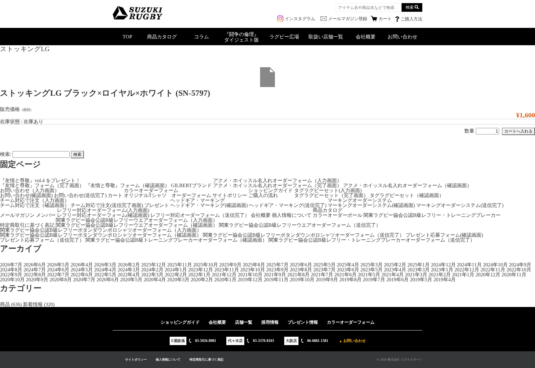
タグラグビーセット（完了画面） (331, 195)
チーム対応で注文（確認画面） (34, 205)
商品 (5, 304)
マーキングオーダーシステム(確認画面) (371, 205)
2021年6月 (345, 274)
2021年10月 (250, 274)
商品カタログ (162, 36)
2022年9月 (11, 274)
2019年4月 (444, 279)
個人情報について (291, 215)
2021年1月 (463, 274)
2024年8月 (11, 269)
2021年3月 (416, 274)
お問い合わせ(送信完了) (80, 195)
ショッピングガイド (270, 190)
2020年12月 (488, 274)
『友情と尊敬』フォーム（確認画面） (127, 185)
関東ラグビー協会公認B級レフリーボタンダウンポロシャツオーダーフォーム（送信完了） (303, 235)
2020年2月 (202, 279)
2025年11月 (179, 264)
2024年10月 (495, 264)
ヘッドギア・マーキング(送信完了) (287, 205)
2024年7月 (35, 269)
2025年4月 (348, 264)
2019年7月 (374, 279)
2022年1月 (199, 274)
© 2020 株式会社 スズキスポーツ (399, 359)
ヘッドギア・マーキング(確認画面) (209, 205)
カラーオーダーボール (337, 215)
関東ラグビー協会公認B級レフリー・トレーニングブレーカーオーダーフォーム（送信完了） (371, 240)
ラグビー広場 (284, 36)
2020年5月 (131, 279)
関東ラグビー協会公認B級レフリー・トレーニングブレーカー (432, 215)
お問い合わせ (402, 36)
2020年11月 (514, 274)
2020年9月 (37, 279)
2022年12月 (467, 269)
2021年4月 (392, 274)
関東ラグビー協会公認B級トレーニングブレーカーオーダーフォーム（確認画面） (176, 240)
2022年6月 (82, 274)
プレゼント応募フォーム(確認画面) (444, 235)
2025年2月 (395, 264)
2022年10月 (519, 269)
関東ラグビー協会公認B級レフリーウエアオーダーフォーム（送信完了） (300, 225)
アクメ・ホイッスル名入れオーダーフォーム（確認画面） (407, 185)
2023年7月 (324, 269)
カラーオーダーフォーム (151, 190)
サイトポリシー (229, 195)
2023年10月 (252, 269)
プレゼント (156, 205)
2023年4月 (395, 269)
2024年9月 (520, 264)
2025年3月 (371, 264)
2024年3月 (129, 269)
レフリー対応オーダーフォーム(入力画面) (103, 210)
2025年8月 (254, 264)
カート (115, 195)
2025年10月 (205, 264)
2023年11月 (226, 269)
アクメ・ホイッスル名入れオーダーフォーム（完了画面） (277, 185)
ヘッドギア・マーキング (197, 200)
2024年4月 (105, 269)
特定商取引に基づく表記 (27, 225)
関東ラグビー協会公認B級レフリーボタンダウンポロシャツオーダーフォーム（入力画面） (101, 230)
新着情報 (33, 304)
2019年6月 (397, 279)
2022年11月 (493, 269)
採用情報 (270, 322)
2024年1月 (176, 269)
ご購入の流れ (263, 195)
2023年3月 (418, 269)
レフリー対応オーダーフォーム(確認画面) (103, 215)
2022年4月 (129, 274)
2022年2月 (176, 274)
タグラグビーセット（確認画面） (407, 195)
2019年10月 (302, 279)
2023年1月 (442, 269)
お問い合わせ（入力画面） (29, 190)
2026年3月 (105, 264)
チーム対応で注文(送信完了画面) (107, 205)
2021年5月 (369, 274)
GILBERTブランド (191, 185)
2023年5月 (371, 269)
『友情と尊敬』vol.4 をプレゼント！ (40, 180)
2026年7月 (11, 264)
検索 (410, 7)
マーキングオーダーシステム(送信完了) (459, 205)
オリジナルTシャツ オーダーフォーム (167, 195)
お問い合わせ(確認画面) (26, 195)
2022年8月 (35, 274)
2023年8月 (301, 269)
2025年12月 (153, 264)
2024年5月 (82, 269)
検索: (5, 154)
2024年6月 (58, 269)
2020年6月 (108, 279)
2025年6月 (301, 264)
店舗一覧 (243, 322)
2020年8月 (61, 279)
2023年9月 (277, 269)
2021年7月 (322, 274)
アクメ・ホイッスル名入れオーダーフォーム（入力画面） (277, 180)
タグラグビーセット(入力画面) (328, 190)
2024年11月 (469, 264)
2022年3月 (152, 274)
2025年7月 (277, 264)
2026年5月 (58, 264)
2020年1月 (225, 279)
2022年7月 (58, 274)
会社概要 (366, 36)
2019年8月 (350, 279)
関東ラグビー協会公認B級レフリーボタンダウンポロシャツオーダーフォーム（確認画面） (101, 235)
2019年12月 (250, 279)
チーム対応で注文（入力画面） (34, 200)
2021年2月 (439, 274)
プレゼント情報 (303, 322)
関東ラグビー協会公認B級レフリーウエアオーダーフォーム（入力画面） (137, 220)
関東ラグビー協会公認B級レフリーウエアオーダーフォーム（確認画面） (137, 225)
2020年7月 (84, 279)
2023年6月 (348, 269)
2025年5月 (324, 264)
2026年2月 (129, 264)
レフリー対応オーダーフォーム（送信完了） (200, 215)
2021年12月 (224, 274)
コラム (201, 36)
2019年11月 (276, 279)
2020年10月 (12, 279)
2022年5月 (105, 274)
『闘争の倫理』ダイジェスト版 (241, 37)
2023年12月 (200, 269)
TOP (127, 36)
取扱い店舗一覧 (325, 36)
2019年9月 (327, 279)
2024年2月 (152, 269)
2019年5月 (421, 279)
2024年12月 (443, 264)
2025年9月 (230, 264)
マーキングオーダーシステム (360, 200)
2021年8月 (298, 274)
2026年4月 (82, 264)
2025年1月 (418, 264)
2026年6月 (35, 264)
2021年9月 (275, 274)
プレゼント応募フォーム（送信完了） (42, 240)
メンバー (46, 215)
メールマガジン (17, 215)
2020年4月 (155, 279)
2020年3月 (178, 279)
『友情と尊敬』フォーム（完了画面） (42, 185)
